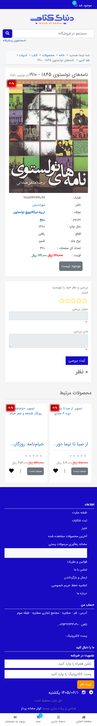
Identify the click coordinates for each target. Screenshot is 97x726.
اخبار (84, 528)
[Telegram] (91, 692)
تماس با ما (80, 569)
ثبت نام (85, 684)
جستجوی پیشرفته (14, 40)
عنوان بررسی (80, 309)
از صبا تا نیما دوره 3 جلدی (62, 444)
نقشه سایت (79, 512)
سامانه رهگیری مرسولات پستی (67, 544)
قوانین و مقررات (77, 561)
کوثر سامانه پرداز (31, 708)
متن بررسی (81, 331)
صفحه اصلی (84, 721)
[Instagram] (83, 692)
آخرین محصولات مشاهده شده (67, 536)
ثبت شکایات (79, 520)
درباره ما (82, 593)
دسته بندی (58, 721)
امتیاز (85, 292)
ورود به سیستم (15, 721)
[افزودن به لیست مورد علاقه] (11, 471)
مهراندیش (38, 204)
